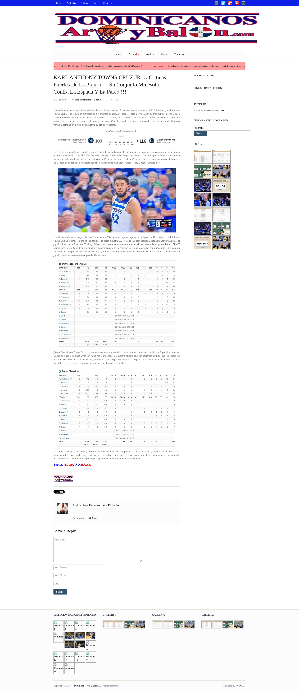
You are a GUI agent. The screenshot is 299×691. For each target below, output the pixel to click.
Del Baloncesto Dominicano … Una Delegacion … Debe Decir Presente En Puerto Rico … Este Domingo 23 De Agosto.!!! (194, 66)
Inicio (59, 3)
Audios (84, 3)
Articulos (71, 3)
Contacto (107, 3)
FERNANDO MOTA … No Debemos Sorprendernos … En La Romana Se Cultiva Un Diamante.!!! (77, 66)
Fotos (95, 3)
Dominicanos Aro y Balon (86, 685)
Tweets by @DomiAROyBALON (209, 110)
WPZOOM (241, 685)
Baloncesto (61, 99)
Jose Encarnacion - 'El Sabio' (88, 99)
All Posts (92, 518)
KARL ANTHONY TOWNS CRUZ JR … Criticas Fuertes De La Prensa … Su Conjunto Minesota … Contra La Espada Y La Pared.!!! (109, 84)
